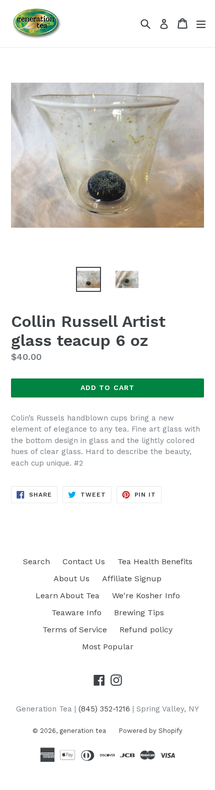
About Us (72, 578)
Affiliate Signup (132, 578)
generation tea (83, 730)
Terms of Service (74, 629)
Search (36, 561)
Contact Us (83, 561)
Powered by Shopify (150, 730)
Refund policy (146, 629)
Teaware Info (77, 612)
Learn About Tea (68, 595)
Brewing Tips (139, 612)
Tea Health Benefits (155, 561)
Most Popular (108, 646)
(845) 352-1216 (104, 708)
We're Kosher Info (146, 595)
